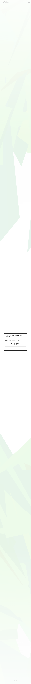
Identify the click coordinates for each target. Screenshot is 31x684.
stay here (15, 347)
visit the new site (15, 344)
